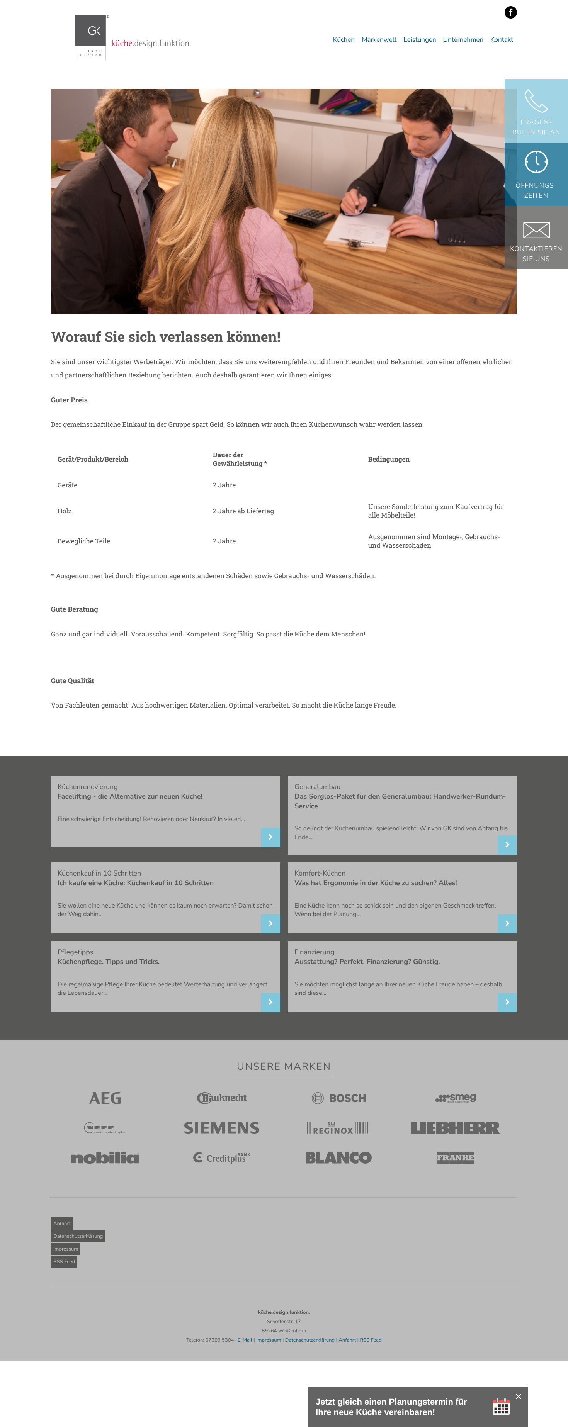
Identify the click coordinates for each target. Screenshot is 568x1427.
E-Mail (245, 1340)
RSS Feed (64, 1261)
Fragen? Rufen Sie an (536, 127)
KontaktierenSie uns (536, 254)
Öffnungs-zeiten (536, 191)
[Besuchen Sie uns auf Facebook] (511, 12)
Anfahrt (62, 1223)
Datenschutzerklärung (78, 1236)
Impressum (65, 1248)
